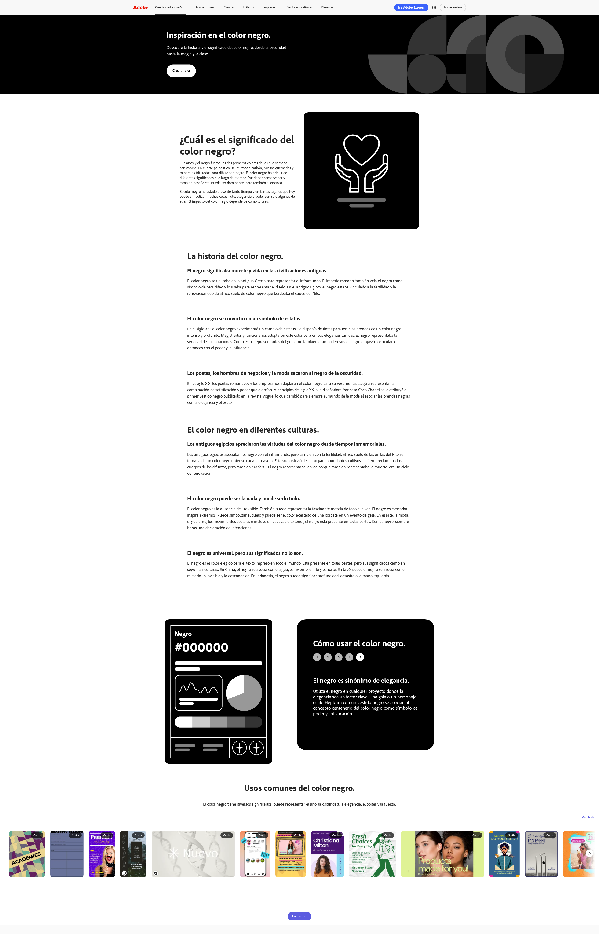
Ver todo (588, 835)
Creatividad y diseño (169, 7)
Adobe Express (205, 7)
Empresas (269, 7)
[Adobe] (140, 7)
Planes (325, 7)
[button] (434, 7)
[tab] (317, 657)
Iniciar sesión (453, 7)
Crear (227, 7)
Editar (246, 7)
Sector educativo (298, 7)
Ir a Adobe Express (411, 7)
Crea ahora (181, 70)
